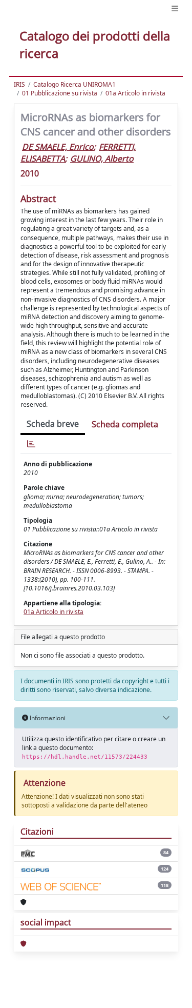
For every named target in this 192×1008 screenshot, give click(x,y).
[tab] (31, 443)
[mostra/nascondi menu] (175, 8)
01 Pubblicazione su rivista (59, 93)
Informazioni (47, 718)
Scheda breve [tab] (53, 423)
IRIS (19, 84)
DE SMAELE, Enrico (58, 146)
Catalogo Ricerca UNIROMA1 (74, 84)
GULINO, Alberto (102, 158)
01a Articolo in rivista (135, 93)
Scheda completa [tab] (125, 424)
